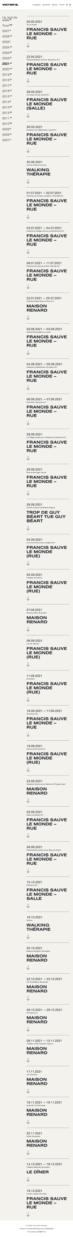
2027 (6, 31)
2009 (6, 129)
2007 (6, 140)
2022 (6, 58)
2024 (6, 47)
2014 (6, 102)
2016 (6, 91)
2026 (6, 36)
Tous (7, 25)
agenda (54, 5)
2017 (6, 85)
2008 (6, 134)
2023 (6, 52)
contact (61, 5)
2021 (6, 63)
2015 (6, 96)
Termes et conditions (27, 1229)
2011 (6, 118)
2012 (6, 113)
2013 (6, 107)
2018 (6, 80)
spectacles (46, 5)
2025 (6, 42)
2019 (6, 74)
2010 (6, 123)
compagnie (36, 5)
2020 (6, 69)
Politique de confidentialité (44, 1229)
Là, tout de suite (9, 18)
